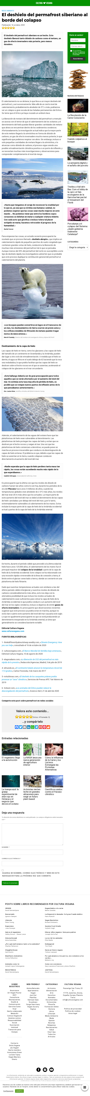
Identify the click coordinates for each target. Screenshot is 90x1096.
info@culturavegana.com (73, 1000)
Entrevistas (51, 1002)
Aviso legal (72, 1013)
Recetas (51, 1023)
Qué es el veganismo (13, 932)
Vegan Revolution (51, 920)
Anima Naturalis (33, 988)
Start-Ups (52, 1032)
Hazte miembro (14, 1050)
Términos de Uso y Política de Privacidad (79, 53)
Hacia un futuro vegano (54, 950)
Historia (52, 1009)
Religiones (52, 1025)
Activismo (52, 988)
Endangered (49, 944)
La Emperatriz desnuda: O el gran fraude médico (64, 914)
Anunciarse (14, 990)
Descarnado (9, 914)
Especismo (9, 926)
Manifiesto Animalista (13, 956)
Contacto (14, 1043)
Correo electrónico (11, 858)
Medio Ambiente (8, 11)
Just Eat (33, 995)
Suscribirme (78, 59)
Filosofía (51, 1004)
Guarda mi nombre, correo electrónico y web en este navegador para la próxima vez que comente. (31, 874)
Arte (51, 993)
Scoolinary (33, 1002)
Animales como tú (12, 964)
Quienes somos (14, 1018)
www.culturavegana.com (13, 631)
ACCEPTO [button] (19, 1091)
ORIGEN (8, 908)
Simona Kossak (11, 938)
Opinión (52, 1020)
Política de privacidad (73, 1009)
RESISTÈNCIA (10, 970)
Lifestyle (51, 1013)
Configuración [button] (8, 1091)
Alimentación (51, 990)
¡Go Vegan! (14, 1048)
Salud (51, 1030)
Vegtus (33, 1009)
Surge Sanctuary (33, 1004)
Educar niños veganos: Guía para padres (60, 932)
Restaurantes (51, 1027)
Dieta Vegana (14, 1045)
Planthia (33, 997)
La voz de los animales (53, 938)
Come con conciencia (53, 964)
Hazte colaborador (14, 1011)
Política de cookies (72, 1011)
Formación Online (52, 1007)
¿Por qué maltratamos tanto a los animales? (22, 944)
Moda (52, 1018)
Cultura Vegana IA (14, 1016)
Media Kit (14, 1013)
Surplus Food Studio (53, 926)
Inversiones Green (14, 1052)
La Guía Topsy (14, 1055)
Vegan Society (33, 1007)
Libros (51, 1011)
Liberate (8, 920)
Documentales (52, 1000)
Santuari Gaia (33, 1000)
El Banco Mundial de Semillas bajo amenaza (41, 651)
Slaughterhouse (11, 950)
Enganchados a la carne (54, 908)
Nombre (6, 847)
